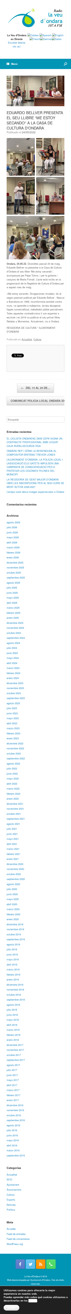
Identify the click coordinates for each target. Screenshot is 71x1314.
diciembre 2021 (15, 803)
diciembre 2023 (15, 683)
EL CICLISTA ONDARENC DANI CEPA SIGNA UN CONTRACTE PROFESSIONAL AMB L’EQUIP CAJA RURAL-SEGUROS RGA (34, 442)
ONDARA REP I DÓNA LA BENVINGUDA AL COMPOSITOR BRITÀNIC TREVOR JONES (31, 452)
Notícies (11, 1204)
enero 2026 (13, 557)
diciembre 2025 (15, 562)
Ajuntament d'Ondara (40, 1279)
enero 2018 (13, 1040)
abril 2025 (12, 602)
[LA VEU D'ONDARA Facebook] (20, 1264)
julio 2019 (12, 949)
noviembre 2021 (15, 808)
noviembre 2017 (15, 1050)
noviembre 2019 (15, 929)
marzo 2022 (13, 788)
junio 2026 (12, 532)
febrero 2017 (13, 1095)
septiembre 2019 (16, 939)
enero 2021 (13, 859)
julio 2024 (12, 648)
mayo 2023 (13, 718)
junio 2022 (12, 773)
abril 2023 (12, 723)
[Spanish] (45, 35)
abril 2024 (12, 663)
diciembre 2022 (15, 743)
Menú (14, 64)
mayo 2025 (13, 597)
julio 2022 (12, 768)
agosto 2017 (13, 1065)
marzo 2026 (13, 547)
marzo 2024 (13, 668)
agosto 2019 (13, 944)
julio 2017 (12, 1070)
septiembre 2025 (16, 577)
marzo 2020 (13, 909)
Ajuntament (13, 1184)
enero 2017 (13, 1100)
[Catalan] (33, 35)
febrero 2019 (13, 974)
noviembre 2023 (15, 688)
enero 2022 (13, 798)
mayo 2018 (13, 1019)
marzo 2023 (13, 728)
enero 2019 (13, 979)
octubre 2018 (14, 994)
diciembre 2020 (15, 864)
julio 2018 (12, 1009)
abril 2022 (12, 783)
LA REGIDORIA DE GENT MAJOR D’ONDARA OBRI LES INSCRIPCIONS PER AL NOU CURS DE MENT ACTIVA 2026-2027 (35, 483)
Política (11, 1209)
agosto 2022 (13, 763)
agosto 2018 (13, 1004)
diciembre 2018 (15, 984)
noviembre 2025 (15, 567)
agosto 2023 (13, 703)
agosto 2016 (13, 1125)
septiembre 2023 (16, 698)
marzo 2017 (13, 1090)
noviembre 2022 (15, 748)
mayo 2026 (13, 537)
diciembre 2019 (15, 924)
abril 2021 (12, 844)
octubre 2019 (14, 934)
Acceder (11, 1229)
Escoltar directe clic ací (16, 44)
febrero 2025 (13, 613)
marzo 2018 (13, 1029)
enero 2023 (13, 738)
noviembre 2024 (15, 628)
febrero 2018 (13, 1035)
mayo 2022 (13, 778)
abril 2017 (12, 1085)
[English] (57, 35)
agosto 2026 (13, 522)
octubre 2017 (14, 1055)
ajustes (32, 1300)
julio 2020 (12, 889)
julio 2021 (12, 828)
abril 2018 (12, 1025)
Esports (11, 1199)
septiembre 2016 (16, 1120)
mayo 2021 (13, 839)
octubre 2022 (14, 753)
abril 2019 (12, 964)
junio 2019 (12, 954)
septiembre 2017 (16, 1060)
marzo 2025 (13, 607)
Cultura (37, 339)
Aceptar (11, 1307)
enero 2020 (13, 919)
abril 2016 (12, 1145)
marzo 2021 (13, 849)
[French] (35, 39)
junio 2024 (12, 653)
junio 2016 (12, 1135)
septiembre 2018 (16, 999)
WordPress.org (15, 1244)
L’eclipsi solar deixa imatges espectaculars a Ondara (35, 492)
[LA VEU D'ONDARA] (35, 18)
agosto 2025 (13, 582)
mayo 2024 (13, 658)
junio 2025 (12, 592)
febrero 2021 (13, 854)
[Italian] (57, 39)
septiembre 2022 (16, 758)
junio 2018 (12, 1015)
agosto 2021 (13, 824)
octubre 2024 (14, 633)
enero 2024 (13, 678)
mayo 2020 (13, 899)
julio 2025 (12, 587)
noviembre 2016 (15, 1110)
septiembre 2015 (16, 1155)
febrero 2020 (13, 914)
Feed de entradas (16, 1234)
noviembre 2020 (15, 869)
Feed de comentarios (18, 1239)
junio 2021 (12, 834)
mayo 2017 (13, 1080)
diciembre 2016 (15, 1105)
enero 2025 (13, 617)
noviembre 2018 (15, 989)
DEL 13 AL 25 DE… (35, 388)
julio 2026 (12, 527)
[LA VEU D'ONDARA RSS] (40, 1264)
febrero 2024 (13, 673)
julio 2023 (12, 708)
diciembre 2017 (15, 1045)
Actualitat (27, 339)
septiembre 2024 (16, 638)
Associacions (14, 1189)
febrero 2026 (13, 552)
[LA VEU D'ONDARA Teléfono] (51, 1264)
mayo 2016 (13, 1140)
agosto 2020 (13, 884)
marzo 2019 (13, 969)
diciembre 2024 (15, 623)
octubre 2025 (14, 572)
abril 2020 (12, 904)
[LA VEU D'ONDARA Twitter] (30, 1264)
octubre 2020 (14, 874)
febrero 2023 (13, 733)
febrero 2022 (13, 793)
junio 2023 (12, 713)
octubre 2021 (14, 814)
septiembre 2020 (16, 879)
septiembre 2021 (16, 818)
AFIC (9, 1179)
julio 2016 (12, 1130)
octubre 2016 (14, 1115)
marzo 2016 (13, 1150)
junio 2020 (12, 894)
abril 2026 (12, 542)
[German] (46, 39)
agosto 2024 (13, 643)
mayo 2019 (13, 959)
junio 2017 (12, 1075)
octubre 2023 (14, 693)
